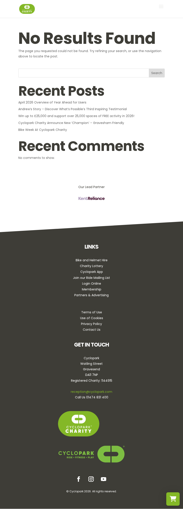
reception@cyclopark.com (91, 391)
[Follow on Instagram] (91, 479)
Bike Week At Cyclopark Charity (42, 130)
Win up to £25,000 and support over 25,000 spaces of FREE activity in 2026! (76, 116)
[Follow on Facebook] (78, 479)
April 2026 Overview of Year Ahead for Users (52, 102)
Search (156, 73)
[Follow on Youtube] (103, 479)
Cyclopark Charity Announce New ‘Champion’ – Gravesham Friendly (71, 123)
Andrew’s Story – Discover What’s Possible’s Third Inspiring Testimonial (72, 109)
